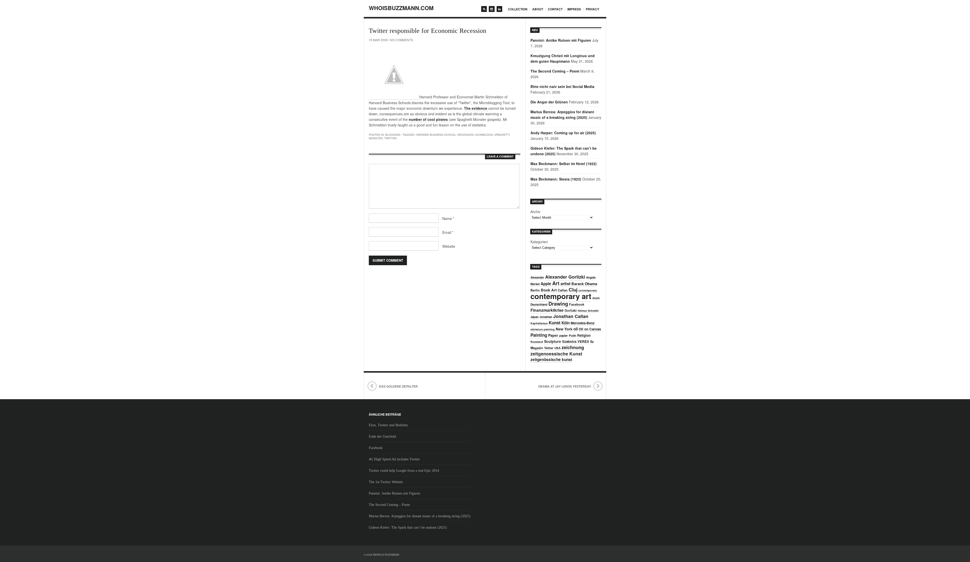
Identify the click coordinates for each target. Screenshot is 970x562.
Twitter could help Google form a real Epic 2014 (404, 471)
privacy (592, 9)
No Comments (401, 40)
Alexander (537, 277)
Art (556, 283)
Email (447, 232)
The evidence (476, 108)
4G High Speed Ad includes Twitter (394, 459)
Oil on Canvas (590, 329)
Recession (465, 134)
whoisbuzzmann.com (401, 8)
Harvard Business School (436, 134)
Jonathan (546, 317)
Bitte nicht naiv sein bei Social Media (562, 86)
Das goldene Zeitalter (398, 386)
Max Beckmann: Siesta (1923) (555, 179)
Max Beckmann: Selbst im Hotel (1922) (563, 163)
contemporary (587, 290)
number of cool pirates (428, 119)
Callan (563, 290)
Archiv (535, 211)
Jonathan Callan (570, 316)
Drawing (558, 303)
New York (564, 329)
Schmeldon (484, 134)
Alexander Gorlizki (565, 277)
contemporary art (560, 296)
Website (448, 246)
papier (563, 335)
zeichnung (573, 347)
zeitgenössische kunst (551, 359)
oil (575, 329)
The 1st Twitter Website (386, 482)
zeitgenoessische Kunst (556, 353)
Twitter (390, 138)
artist (565, 283)
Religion (584, 335)
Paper (553, 335)
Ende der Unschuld (382, 436)
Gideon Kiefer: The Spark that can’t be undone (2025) (408, 527)
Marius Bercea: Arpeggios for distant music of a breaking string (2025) (419, 516)
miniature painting (542, 329)
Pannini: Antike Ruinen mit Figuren (560, 40)
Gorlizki (571, 310)
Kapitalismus (539, 323)
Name (448, 218)
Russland (536, 342)
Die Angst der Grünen (549, 101)
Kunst (555, 323)
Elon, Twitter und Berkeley (388, 425)
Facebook (576, 304)
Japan (534, 317)
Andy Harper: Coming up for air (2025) (563, 132)
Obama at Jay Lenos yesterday (564, 386)
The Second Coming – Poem (554, 71)
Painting (538, 335)
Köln (566, 323)
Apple (546, 283)
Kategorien (539, 241)
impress (574, 9)
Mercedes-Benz (583, 323)
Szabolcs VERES (575, 341)
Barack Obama (584, 283)
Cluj (573, 289)
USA (557, 348)
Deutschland (538, 304)
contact (555, 9)
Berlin (535, 290)
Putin (572, 335)
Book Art (549, 290)
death (596, 298)
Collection (517, 9)
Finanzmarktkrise (547, 310)
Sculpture (552, 341)
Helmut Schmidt (588, 310)
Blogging (392, 134)
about (537, 9)
